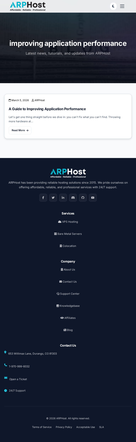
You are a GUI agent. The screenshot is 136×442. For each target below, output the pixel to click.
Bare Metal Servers (69, 233)
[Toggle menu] (122, 6)
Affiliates (70, 318)
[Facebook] (43, 198)
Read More (18, 130)
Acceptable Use (85, 426)
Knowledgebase (69, 305)
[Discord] (73, 198)
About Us (69, 269)
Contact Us (69, 281)
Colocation (69, 246)
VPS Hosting (69, 221)
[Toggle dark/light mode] (113, 6)
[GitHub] (83, 198)
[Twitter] (53, 198)
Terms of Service (42, 426)
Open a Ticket (18, 379)
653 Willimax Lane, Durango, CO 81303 (32, 353)
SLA (101, 426)
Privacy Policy (64, 426)
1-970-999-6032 (19, 366)
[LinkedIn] (63, 198)
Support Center (69, 293)
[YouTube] (93, 198)
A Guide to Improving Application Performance (47, 109)
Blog (69, 330)
